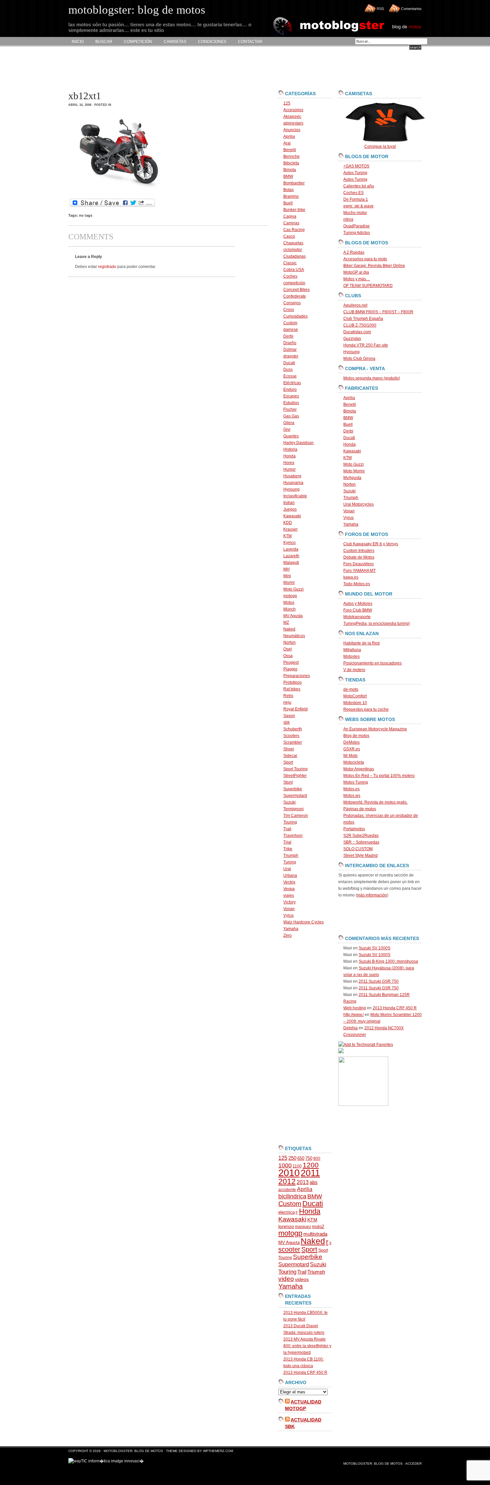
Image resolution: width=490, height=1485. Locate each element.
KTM (287, 536)
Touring (290, 822)
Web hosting (354, 1008)
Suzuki (289, 802)
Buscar (103, 41)
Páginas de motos (359, 809)
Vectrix (289, 882)
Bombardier (294, 183)
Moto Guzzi (293, 589)
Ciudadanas (294, 256)
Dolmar (290, 349)
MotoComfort (355, 696)
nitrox (348, 219)
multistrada (315, 1234)
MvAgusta (352, 477)
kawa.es (350, 577)
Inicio (78, 41)
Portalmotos (354, 829)
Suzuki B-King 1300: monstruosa (388, 961)
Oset (287, 649)
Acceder (413, 1463)
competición (294, 283)
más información (372, 895)
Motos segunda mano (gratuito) (371, 378)
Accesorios (293, 110)
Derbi (288, 336)
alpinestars (293, 123)
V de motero (354, 669)
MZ (286, 622)
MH (286, 569)
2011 (310, 1173)
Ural (287, 868)
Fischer (290, 409)
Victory (289, 902)
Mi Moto (350, 755)
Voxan (289, 908)
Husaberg (292, 476)
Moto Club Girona (359, 358)
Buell (288, 203)
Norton (289, 642)
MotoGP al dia (356, 272)
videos (302, 1279)
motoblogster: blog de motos (134, 1451)
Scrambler (292, 742)
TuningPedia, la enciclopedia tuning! (376, 623)
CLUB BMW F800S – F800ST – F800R (378, 312)
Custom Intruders (358, 550)
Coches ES (353, 192)
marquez (303, 1226)
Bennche (291, 156)
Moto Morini (354, 471)
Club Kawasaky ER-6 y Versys (370, 544)
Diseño (289, 343)
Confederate (294, 296)
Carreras (291, 223)
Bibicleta (291, 163)
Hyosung (291, 489)
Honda (289, 456)
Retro (288, 695)
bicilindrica (292, 1196)
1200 (311, 1165)
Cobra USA (293, 269)
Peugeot (291, 662)
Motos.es (351, 789)
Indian (289, 502)
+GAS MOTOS (356, 166)
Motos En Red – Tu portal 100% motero (379, 775)
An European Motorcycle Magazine (375, 729)
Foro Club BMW (357, 610)
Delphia (350, 1028)
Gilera (288, 422)
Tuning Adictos (356, 232)
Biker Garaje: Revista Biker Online (374, 265)
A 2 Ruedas (353, 252)
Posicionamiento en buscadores (372, 663)
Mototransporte (357, 617)
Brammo (291, 196)
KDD (287, 522)
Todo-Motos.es (356, 584)
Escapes (291, 396)
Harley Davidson (298, 442)
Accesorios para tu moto (365, 259)
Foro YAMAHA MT (359, 570)
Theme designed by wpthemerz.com (199, 1451)
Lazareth (291, 556)
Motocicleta (353, 762)
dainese (290, 329)
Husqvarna (293, 482)
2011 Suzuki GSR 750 (379, 981)
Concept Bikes (296, 289)
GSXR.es (351, 749)
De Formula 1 (355, 199)
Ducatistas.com (357, 332)
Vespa (289, 888)
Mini (287, 576)
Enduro (290, 389)
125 (286, 103)
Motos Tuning (355, 782)
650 (300, 1158)
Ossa (288, 655)
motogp (290, 596)
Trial (287, 842)
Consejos (292, 303)
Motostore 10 (355, 702)
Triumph (290, 855)
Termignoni (293, 809)
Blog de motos (356, 735)
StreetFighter (295, 775)
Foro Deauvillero (358, 564)
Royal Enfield (295, 709)
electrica (286, 1212)
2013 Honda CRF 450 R (305, 1372)
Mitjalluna (352, 649)
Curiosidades (295, 316)
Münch (289, 609)
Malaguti (291, 562)
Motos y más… (356, 279)
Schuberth (292, 729)
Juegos (290, 509)
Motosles (351, 656)
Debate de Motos (358, 557)
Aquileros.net (355, 305)
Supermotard (295, 795)
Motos (288, 602)
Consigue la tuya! (380, 146)
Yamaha (290, 928)
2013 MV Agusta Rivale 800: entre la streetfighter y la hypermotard (307, 1346)
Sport (288, 762)
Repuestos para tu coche (366, 709)
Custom (290, 323)
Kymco (289, 542)
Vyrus (288, 915)
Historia (290, 449)
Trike (287, 849)
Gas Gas (291, 416)
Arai (287, 143)
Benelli (289, 149)
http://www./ (353, 1014)
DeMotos (351, 742)
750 (308, 1158)
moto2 (318, 1226)
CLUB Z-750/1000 (359, 325)
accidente (287, 1189)
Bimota (289, 169)
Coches (290, 276)
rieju (287, 702)
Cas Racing (294, 229)
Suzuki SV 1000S (374, 948)
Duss (288, 369)
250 (292, 1158)
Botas (288, 189)
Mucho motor (355, 212)
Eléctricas (292, 382)
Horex (288, 462)
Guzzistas (352, 338)
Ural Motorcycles (358, 504)
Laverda (290, 549)
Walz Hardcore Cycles (303, 922)
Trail (287, 829)
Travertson (293, 835)
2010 (289, 1172)
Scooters (291, 735)
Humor (289, 469)
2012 (287, 1181)
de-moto (350, 689)
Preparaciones (296, 675)
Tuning (289, 862)
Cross (288, 309)
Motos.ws (351, 795)
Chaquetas (293, 243)
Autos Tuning (355, 172)
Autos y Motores (357, 603)
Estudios (291, 402)
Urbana (290, 875)
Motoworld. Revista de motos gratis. (375, 802)
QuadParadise (356, 226)
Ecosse (290, 376)
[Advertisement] (189, 69)
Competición (138, 41)
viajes (288, 895)
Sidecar (290, 755)
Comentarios (411, 9)
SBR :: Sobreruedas (361, 842)
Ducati (289, 363)
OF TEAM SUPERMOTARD (368, 285)
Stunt (288, 782)
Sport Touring (295, 769)
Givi (286, 429)
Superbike (292, 789)
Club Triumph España (363, 318)
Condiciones (212, 41)
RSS (380, 9)
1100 (297, 1166)
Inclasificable (295, 496)
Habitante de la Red (361, 643)
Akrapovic (292, 116)
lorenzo (286, 1226)
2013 (303, 1182)
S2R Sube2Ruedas (361, 835)
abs (314, 1182)
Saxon (289, 715)
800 (316, 1158)
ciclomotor (292, 249)
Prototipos (292, 682)
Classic (290, 263)
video (286, 1278)
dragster (290, 356)
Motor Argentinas (358, 769)
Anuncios (291, 129)
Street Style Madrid (360, 855)
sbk (286, 722)
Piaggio (290, 669)
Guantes (291, 436)
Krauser (290, 529)
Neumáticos (294, 635)
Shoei (288, 749)
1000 (285, 1165)
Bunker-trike (294, 209)
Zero (287, 935)
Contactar (250, 41)
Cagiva (289, 216)
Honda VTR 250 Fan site (365, 345)
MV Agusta (293, 616)
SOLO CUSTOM (358, 849)
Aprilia (289, 136)
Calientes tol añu (358, 186)
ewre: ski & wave (358, 206)
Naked (289, 629)
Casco (289, 236)
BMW (288, 176)
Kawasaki (292, 516)
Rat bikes (291, 689)
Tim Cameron (295, 815)
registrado (107, 266)
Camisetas (175, 41)
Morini (289, 582)
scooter (289, 1249)
